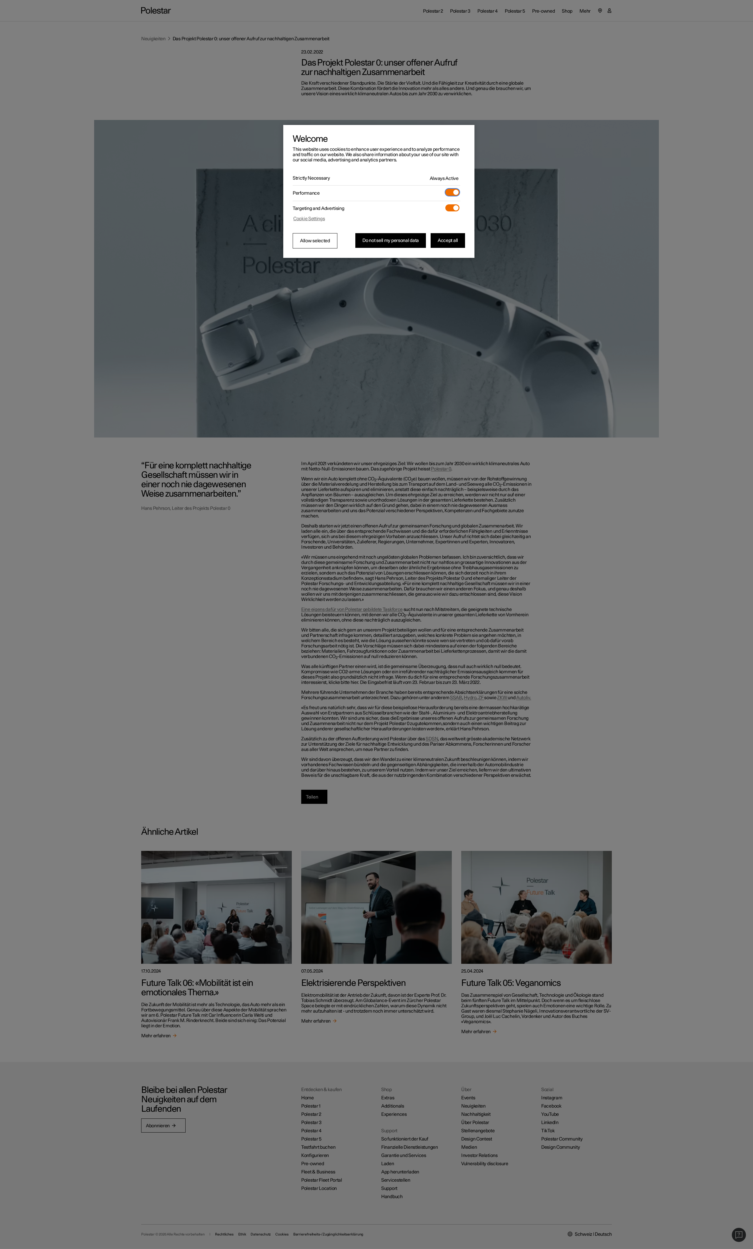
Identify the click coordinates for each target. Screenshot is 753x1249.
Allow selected (315, 240)
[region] (378, 191)
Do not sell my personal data (390, 240)
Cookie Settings (309, 218)
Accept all (448, 240)
